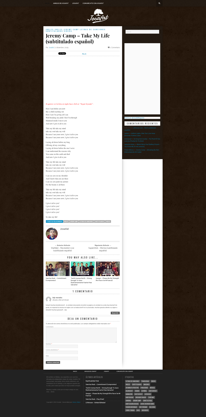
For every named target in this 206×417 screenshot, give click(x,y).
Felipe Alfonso (129, 150)
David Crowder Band (147, 404)
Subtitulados (54, 31)
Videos (68, 31)
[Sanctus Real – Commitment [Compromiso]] (58, 275)
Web (47, 356)
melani (126, 133)
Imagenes (146, 384)
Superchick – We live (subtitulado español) (103, 249)
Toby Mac (151, 397)
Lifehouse (148, 394)
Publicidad (144, 388)
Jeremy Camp (71, 29)
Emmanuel (127, 139)
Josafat (75, 3)
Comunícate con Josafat (93, 3)
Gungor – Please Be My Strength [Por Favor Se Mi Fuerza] (107, 279)
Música (152, 388)
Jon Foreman (143, 407)
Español (144, 391)
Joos (138, 410)
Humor (137, 391)
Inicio (47, 3)
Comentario (49, 327)
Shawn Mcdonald (131, 407)
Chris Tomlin (130, 410)
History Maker (76, 402)
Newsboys (145, 410)
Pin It (84, 54)
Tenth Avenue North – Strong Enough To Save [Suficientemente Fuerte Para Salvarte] (81, 281)
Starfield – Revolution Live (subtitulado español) (62, 249)
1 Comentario (115, 47)
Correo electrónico (52, 350)
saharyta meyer (129, 144)
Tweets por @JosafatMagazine (134, 118)
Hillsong (152, 407)
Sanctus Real (147, 401)
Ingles (50, 29)
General (128, 401)
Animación (129, 394)
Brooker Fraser (141, 397)
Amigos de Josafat (61, 3)
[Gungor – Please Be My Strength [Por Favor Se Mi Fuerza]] (108, 275)
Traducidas (145, 381)
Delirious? (129, 391)
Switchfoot (153, 391)
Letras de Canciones (93, 29)
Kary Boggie (129, 397)
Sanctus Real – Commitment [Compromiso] (56, 279)
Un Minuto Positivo (132, 388)
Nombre (49, 344)
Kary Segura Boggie (132, 404)
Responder (115, 313)
